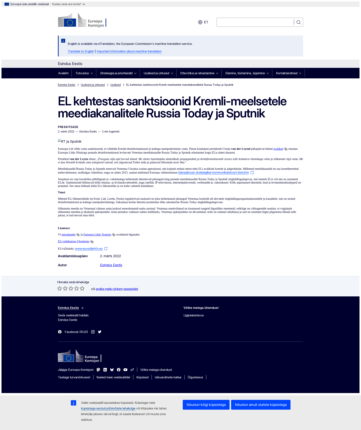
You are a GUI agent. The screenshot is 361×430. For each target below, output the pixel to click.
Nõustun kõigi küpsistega (206, 405)
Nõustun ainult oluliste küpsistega (261, 405)
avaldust (278, 148)
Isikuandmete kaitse (168, 377)
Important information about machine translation (129, 51)
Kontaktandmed (286, 73)
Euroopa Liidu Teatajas (97, 234)
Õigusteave (195, 377)
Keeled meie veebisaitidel (113, 377)
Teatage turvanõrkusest (74, 377)
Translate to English (81, 51)
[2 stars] (62, 288)
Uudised (115, 84)
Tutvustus (82, 73)
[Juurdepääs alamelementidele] (93, 73)
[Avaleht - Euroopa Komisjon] (88, 20)
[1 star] (59, 288)
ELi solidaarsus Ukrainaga (73, 241)
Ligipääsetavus (194, 315)
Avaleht (63, 73)
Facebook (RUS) (76, 332)
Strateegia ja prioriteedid (116, 73)
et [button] (206, 22)
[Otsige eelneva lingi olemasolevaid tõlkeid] (286, 149)
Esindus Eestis (66, 84)
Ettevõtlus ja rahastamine (197, 73)
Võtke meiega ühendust (156, 370)
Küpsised (142, 377)
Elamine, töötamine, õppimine (245, 73)
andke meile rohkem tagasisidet (117, 289)
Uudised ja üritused (156, 73)
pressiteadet (68, 234)
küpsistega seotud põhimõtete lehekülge (108, 408)
